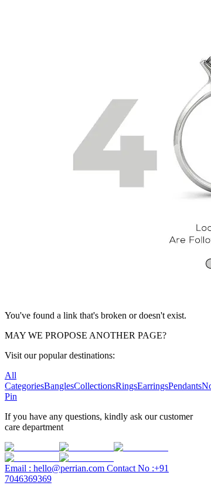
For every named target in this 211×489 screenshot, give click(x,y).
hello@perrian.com (56, 468)
